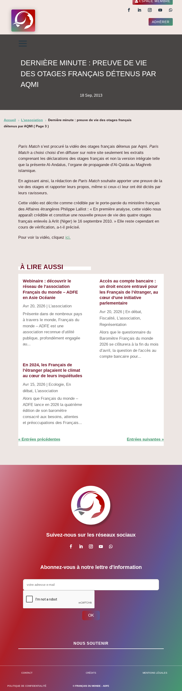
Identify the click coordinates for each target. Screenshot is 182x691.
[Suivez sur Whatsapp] (170, 10)
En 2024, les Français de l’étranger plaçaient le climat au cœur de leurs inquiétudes (52, 370)
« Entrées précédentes (39, 439)
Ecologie (56, 384)
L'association (60, 306)
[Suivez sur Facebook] (129, 10)
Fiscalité (107, 318)
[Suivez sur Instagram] (150, 10)
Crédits (91, 673)
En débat (133, 312)
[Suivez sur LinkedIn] (139, 10)
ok (91, 615)
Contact (26, 673)
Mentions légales (155, 673)
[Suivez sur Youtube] (160, 10)
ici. (68, 237)
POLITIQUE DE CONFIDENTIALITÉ (26, 686)
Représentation (113, 324)
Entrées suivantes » (145, 439)
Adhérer (160, 22)
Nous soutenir (91, 643)
